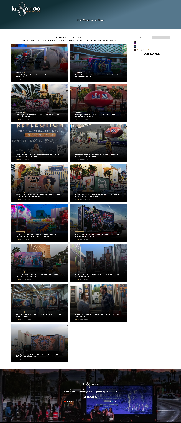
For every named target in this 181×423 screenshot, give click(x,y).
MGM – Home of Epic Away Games (144, 45)
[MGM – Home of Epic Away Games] (135, 45)
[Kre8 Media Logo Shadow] (26, 2)
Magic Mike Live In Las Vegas (143, 49)
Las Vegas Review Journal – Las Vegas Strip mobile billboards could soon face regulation (38, 275)
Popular (143, 38)
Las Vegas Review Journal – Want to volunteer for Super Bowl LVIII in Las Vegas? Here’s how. (97, 155)
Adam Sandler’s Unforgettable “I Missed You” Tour (147, 42)
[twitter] (148, 54)
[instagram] (151, 54)
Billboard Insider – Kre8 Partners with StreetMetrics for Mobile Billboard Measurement (97, 75)
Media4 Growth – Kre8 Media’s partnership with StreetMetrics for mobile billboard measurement (97, 195)
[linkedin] (156, 54)
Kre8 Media (18, 79)
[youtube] (153, 54)
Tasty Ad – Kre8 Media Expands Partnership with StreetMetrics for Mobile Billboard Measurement (38, 195)
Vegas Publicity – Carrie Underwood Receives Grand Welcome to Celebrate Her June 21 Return (38, 155)
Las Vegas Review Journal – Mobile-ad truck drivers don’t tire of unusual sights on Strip (97, 275)
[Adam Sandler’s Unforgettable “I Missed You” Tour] (135, 42)
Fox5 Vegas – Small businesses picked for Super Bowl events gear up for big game (38, 115)
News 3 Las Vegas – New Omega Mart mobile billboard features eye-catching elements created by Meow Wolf (39, 235)
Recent (161, 38)
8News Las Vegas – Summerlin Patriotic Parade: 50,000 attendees (36, 75)
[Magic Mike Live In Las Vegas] (135, 49)
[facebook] (145, 54)
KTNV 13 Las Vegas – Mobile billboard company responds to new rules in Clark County (97, 235)
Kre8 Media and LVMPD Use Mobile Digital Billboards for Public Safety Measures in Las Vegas (38, 355)
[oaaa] (68, 401)
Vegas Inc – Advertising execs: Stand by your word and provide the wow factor (38, 315)
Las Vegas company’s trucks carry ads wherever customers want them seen (97, 315)
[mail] (158, 54)
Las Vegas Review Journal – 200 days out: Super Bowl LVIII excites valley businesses (96, 115)
